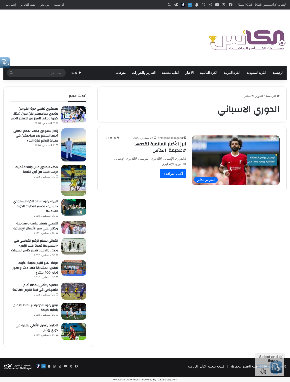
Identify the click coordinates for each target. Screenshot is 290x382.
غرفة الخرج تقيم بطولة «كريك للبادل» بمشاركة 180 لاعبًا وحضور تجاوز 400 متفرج (35, 268)
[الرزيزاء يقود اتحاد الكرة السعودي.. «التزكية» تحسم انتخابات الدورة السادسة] (73, 207)
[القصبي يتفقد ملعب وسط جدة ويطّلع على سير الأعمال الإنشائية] (73, 227)
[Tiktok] (183, 4)
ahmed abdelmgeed (170, 137)
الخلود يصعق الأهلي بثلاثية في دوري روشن (37, 327)
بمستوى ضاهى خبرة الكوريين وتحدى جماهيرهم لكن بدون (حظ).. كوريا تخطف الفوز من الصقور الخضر (34, 113)
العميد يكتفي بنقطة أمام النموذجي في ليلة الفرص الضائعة (35, 287)
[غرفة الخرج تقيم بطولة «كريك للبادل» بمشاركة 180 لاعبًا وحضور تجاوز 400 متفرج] (73, 268)
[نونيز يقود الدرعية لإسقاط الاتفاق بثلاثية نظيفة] (73, 311)
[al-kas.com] (247, 38)
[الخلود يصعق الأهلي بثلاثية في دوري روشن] (73, 331)
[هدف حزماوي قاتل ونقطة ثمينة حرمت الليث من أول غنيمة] (73, 180)
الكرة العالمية (209, 72)
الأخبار (190, 72)
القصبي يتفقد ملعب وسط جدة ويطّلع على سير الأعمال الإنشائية (35, 226)
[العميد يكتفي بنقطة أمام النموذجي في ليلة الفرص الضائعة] (73, 291)
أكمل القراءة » (173, 173)
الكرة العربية (232, 72)
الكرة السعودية (256, 72)
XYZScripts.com (167, 379)
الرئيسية (59, 4)
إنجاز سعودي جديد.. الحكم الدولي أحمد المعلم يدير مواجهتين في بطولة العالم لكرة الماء (35, 136)
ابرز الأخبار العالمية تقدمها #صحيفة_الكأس (160, 147)
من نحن (44, 4)
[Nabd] (189, 4)
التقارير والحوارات (144, 72)
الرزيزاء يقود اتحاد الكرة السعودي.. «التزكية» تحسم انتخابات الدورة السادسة (35, 206)
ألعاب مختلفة (170, 72)
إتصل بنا (11, 4)
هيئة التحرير (27, 4)
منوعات (121, 72)
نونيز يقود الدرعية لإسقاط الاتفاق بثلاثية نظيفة (35, 307)
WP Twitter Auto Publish (127, 379)
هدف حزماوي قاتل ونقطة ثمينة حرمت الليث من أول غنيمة (36, 169)
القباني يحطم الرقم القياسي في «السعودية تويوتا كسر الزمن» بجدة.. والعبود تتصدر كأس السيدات (34, 245)
